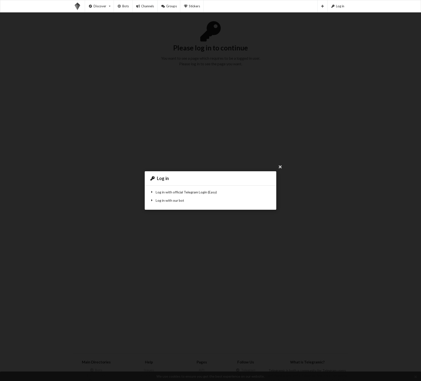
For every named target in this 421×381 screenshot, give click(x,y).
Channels (147, 6)
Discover (100, 6)
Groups (171, 6)
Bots (125, 6)
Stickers (194, 6)
